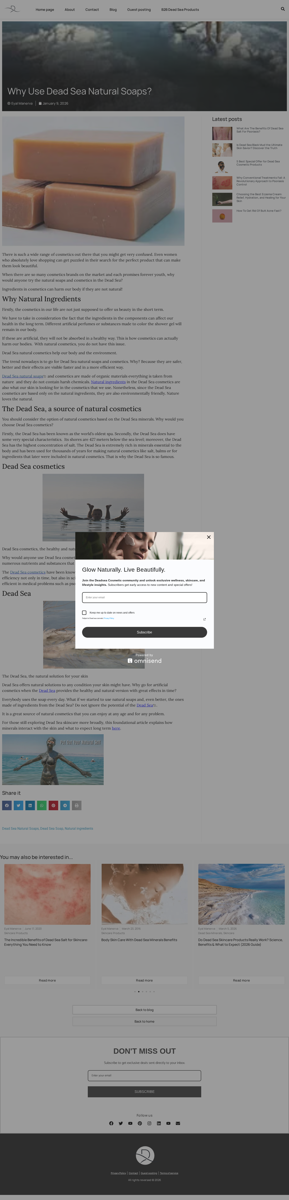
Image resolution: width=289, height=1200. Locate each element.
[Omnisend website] (144, 658)
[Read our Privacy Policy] (204, 619)
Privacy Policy (109, 618)
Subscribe (144, 632)
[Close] (209, 537)
